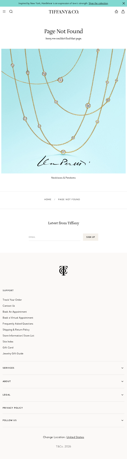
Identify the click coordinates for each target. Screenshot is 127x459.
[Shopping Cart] (123, 11)
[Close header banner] (124, 3)
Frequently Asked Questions (18, 323)
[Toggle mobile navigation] (4, 11)
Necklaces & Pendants (63, 177)
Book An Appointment (15, 311)
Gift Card (8, 347)
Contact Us (9, 305)
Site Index (8, 341)
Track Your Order (12, 299)
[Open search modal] (11, 11)
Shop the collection (98, 3)
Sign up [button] (90, 237)
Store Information (12, 335)
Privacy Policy (13, 408)
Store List (29, 335)
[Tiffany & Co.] (64, 11)
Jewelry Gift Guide (13, 353)
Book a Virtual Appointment (18, 317)
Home (48, 199)
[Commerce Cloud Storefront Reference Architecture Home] (63, 271)
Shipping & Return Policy (16, 329)
